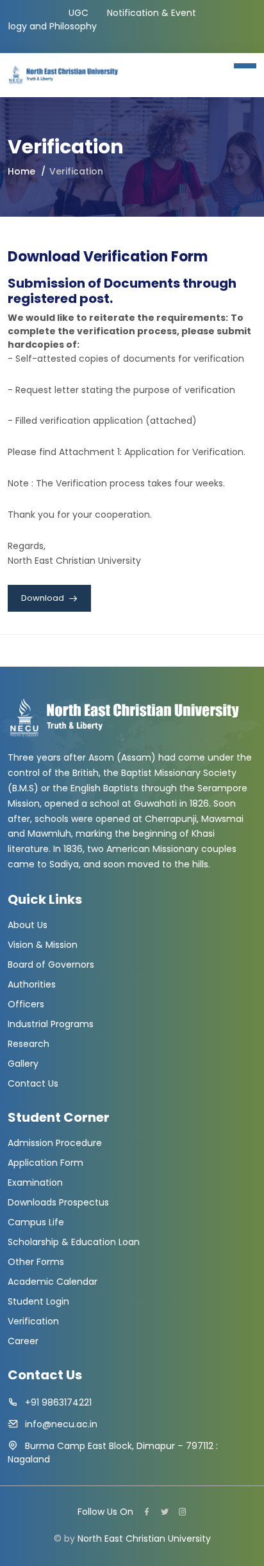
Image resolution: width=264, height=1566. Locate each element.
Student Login (38, 1301)
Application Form (45, 1162)
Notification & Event (151, 12)
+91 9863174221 (58, 1402)
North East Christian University (144, 1538)
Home (21, 171)
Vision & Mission (43, 944)
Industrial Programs (51, 1024)
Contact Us (33, 1083)
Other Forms (36, 1261)
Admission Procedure (55, 1142)
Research (28, 1043)
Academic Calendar (52, 1281)
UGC (78, 12)
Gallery (23, 1063)
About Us (27, 925)
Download (43, 598)
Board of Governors (51, 964)
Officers (26, 1004)
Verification (33, 1321)
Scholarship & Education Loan (74, 1242)
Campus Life (36, 1222)
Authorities (32, 984)
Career (23, 1341)
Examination (35, 1182)
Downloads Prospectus (58, 1202)
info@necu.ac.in (61, 1424)
